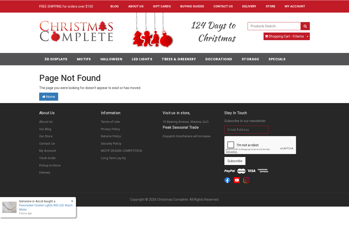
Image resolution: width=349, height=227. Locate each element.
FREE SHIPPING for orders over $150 (66, 6)
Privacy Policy (110, 129)
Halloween (111, 59)
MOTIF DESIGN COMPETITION (121, 150)
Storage (250, 59)
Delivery (249, 6)
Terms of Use (110, 121)
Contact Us (223, 6)
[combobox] (274, 26)
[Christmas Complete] (76, 29)
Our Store (45, 136)
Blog (114, 6)
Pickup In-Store (50, 165)
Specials (277, 59)
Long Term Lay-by (113, 158)
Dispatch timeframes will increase (187, 136)
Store (270, 6)
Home (50, 97)
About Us (135, 6)
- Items (286, 36)
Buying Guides (192, 6)
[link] (227, 180)
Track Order (47, 158)
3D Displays (55, 59)
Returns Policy (111, 136)
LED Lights (142, 59)
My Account (47, 150)
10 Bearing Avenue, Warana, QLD (186, 121)
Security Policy (111, 143)
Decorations (218, 59)
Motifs (84, 59)
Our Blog (45, 129)
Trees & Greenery (179, 59)
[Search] (305, 26)
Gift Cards (162, 6)
